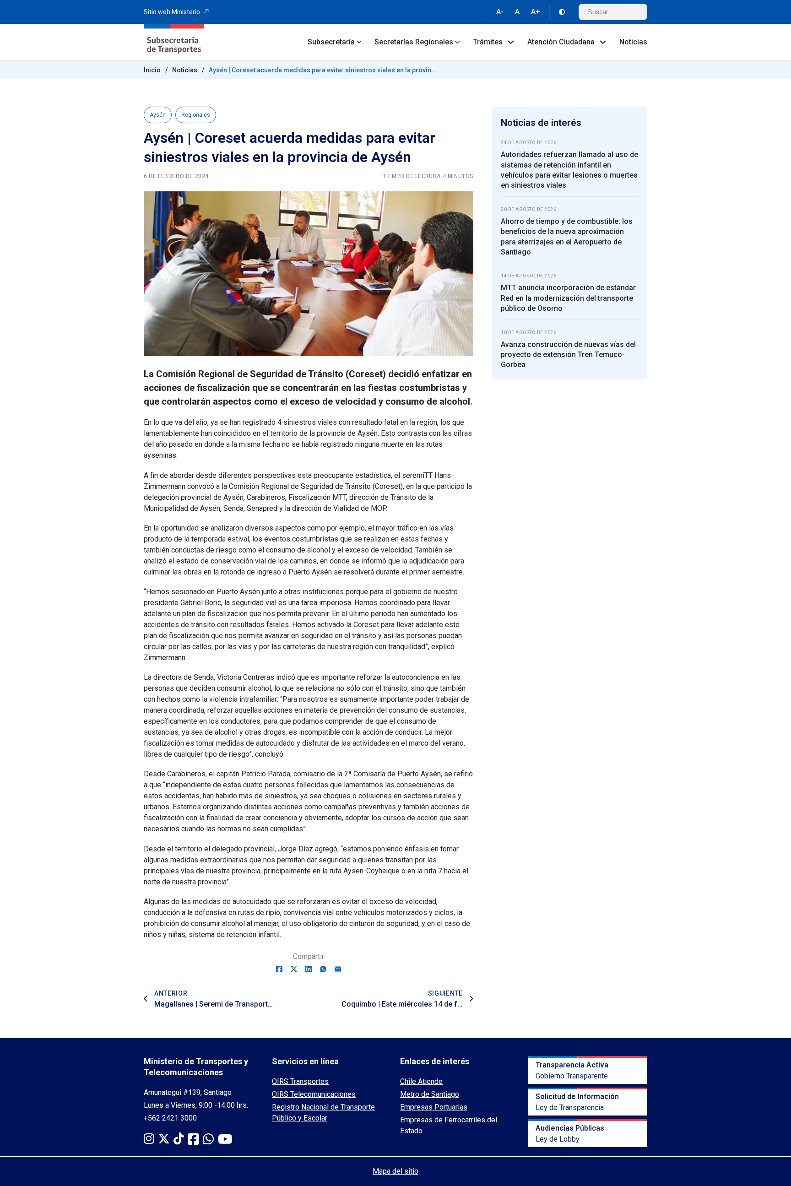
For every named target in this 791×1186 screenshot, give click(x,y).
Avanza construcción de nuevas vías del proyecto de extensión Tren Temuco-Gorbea (568, 354)
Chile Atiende (421, 1081)
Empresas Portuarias (433, 1107)
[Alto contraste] (561, 12)
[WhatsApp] (323, 969)
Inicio (152, 70)
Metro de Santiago (429, 1094)
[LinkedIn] (308, 969)
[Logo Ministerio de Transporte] (174, 42)
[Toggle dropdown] (359, 42)
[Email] (337, 969)
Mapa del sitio (395, 1171)
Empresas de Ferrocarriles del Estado (448, 1125)
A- (500, 11)
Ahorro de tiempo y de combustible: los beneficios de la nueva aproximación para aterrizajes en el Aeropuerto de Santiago (567, 236)
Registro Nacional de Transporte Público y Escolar (323, 1112)
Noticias (633, 42)
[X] (294, 969)
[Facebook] (279, 969)
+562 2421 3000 (170, 1118)
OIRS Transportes (300, 1081)
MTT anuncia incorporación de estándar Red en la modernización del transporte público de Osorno (568, 298)
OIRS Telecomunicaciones (314, 1094)
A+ (535, 11)
